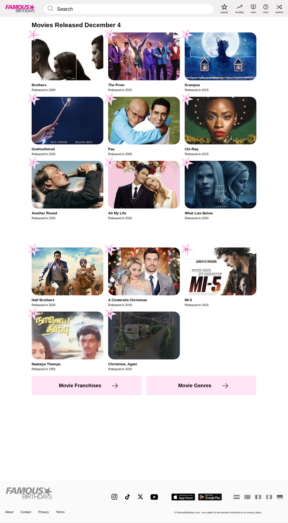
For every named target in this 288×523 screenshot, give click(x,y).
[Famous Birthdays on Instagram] (114, 497)
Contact (25, 512)
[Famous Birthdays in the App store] (183, 496)
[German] (280, 497)
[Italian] (269, 497)
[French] (258, 497)
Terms (60, 512)
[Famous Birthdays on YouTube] (155, 497)
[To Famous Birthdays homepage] (20, 8)
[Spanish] (237, 497)
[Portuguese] (247, 497)
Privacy (43, 512)
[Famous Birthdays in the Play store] (210, 496)
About (9, 512)
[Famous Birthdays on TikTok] (128, 497)
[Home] (50, 494)
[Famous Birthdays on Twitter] (140, 497)
